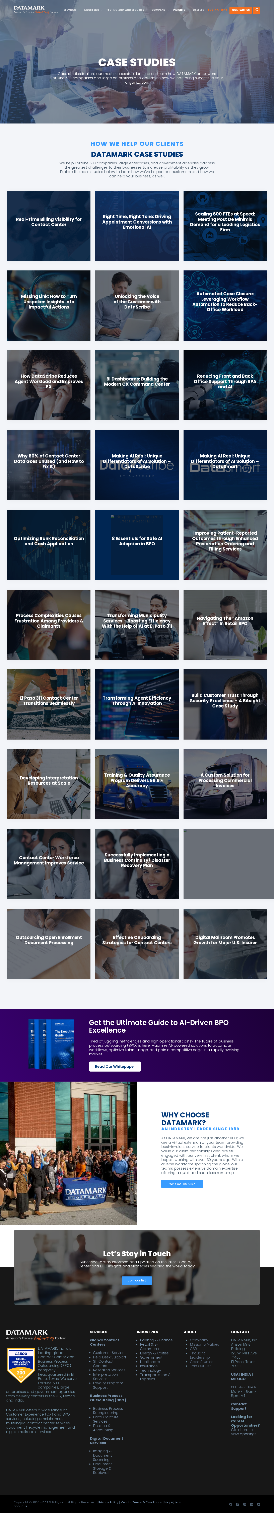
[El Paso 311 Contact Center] (48, 704)
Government (151, 1357)
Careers (198, 10)
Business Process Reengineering (108, 1410)
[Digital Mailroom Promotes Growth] (137, 226)
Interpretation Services (105, 1376)
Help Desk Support (109, 1356)
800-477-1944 (217, 10)
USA (234, 1374)
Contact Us (241, 10)
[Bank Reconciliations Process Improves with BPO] (225, 305)
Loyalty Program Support (108, 1385)
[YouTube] (258, 1504)
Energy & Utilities (154, 1352)
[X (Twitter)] (237, 1504)
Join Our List (200, 1365)
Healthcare (150, 1361)
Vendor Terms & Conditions (141, 1502)
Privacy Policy (108, 1502)
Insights (179, 10)
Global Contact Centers (104, 1342)
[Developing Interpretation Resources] (48, 784)
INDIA (246, 1374)
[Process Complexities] (137, 465)
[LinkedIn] (251, 1504)
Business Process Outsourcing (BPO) (108, 1398)
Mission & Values (204, 1344)
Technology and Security (125, 10)
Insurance (149, 1365)
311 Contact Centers (103, 1363)
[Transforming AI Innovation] (137, 704)
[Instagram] (244, 1504)
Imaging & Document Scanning (102, 1455)
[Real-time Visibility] (48, 226)
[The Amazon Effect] (225, 545)
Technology (150, 1370)
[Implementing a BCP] (137, 864)
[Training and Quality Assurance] (137, 784)
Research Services (109, 1369)
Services (70, 10)
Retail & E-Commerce (150, 1346)
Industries (91, 10)
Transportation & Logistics (155, 1376)
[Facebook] (230, 1504)
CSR (193, 1348)
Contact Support (239, 1406)
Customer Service (109, 1352)
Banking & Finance (156, 1339)
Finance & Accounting (103, 1427)
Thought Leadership (200, 1355)
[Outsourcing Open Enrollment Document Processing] (48, 944)
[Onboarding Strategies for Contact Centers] (137, 944)
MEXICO (238, 1378)
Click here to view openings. (244, 1431)
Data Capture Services (106, 1419)
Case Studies (201, 1361)
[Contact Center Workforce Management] (137, 305)
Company (158, 10)
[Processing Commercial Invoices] (225, 784)
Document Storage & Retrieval (102, 1468)
